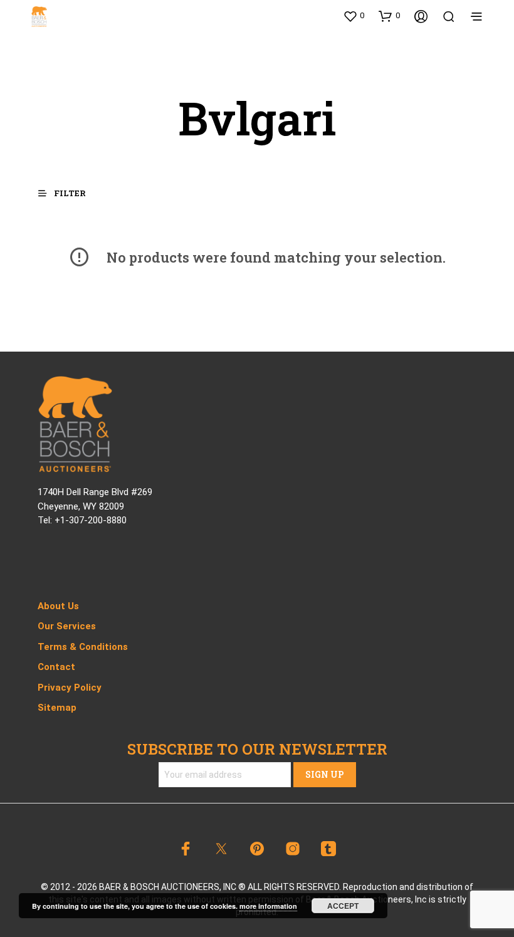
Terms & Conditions (83, 646)
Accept (343, 905)
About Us (58, 606)
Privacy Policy (70, 687)
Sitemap (57, 707)
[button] (353, 15)
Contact (56, 667)
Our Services (67, 626)
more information (268, 906)
